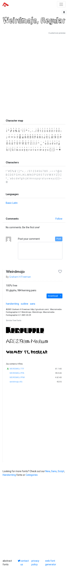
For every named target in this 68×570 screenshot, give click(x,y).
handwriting (12, 303)
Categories (32, 474)
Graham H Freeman (20, 276)
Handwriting (9, 474)
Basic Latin (12, 203)
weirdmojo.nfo (16, 382)
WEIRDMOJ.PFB (17, 373)
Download (53, 296)
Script (61, 471)
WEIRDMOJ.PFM (17, 377)
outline (24, 303)
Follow (58, 218)
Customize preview (56, 33)
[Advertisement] (34, 76)
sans (32, 303)
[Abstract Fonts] (5, 4)
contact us (24, 562)
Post (58, 239)
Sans (54, 471)
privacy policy (35, 562)
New (47, 471)
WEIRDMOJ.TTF (17, 369)
